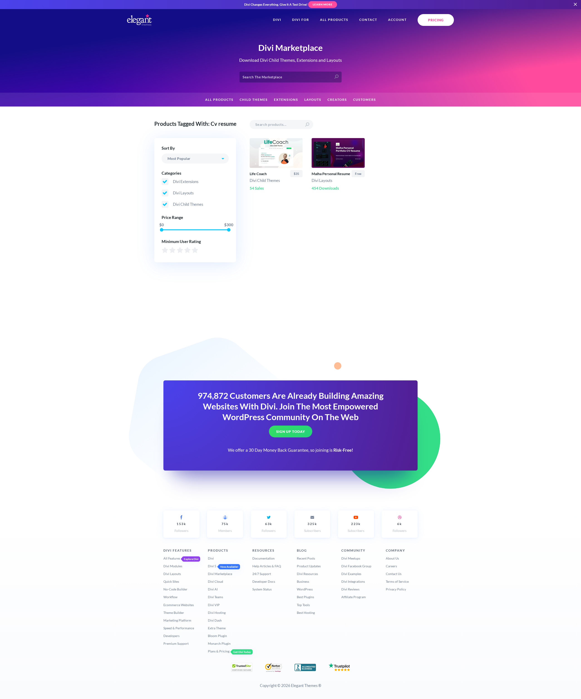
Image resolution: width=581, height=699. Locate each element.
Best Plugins (305, 597)
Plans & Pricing (218, 651)
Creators (337, 100)
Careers (391, 566)
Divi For (300, 20)
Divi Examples (351, 574)
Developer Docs (263, 581)
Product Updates (309, 566)
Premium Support (176, 643)
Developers (171, 636)
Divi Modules (172, 566)
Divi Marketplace (220, 574)
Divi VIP (214, 605)
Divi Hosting (217, 613)
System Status (262, 589)
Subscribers (312, 527)
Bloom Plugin (217, 636)
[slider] (161, 229)
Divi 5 (212, 566)
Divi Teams (215, 597)
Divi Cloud (215, 581)
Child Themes (254, 100)
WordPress (305, 589)
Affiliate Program (353, 597)
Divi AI (213, 589)
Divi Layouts (172, 574)
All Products (334, 20)
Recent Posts (306, 558)
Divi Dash (215, 620)
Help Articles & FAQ (266, 566)
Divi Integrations (353, 581)
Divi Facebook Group (356, 566)
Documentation (263, 558)
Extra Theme (217, 628)
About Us (392, 558)
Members (225, 527)
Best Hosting (306, 613)
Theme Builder (173, 613)
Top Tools (303, 605)
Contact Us (393, 574)
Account (397, 20)
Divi (277, 20)
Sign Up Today (290, 431)
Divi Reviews (350, 589)
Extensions (286, 100)
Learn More (322, 4)
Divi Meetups (350, 558)
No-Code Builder (175, 589)
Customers (364, 100)
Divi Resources (307, 574)
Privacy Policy (396, 589)
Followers (181, 527)
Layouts (312, 100)
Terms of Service (397, 581)
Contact (368, 20)
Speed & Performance (178, 628)
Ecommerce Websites (178, 605)
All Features (171, 558)
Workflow (170, 597)
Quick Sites (171, 581)
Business (303, 581)
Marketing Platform (177, 620)
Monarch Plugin (219, 643)
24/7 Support (261, 574)
